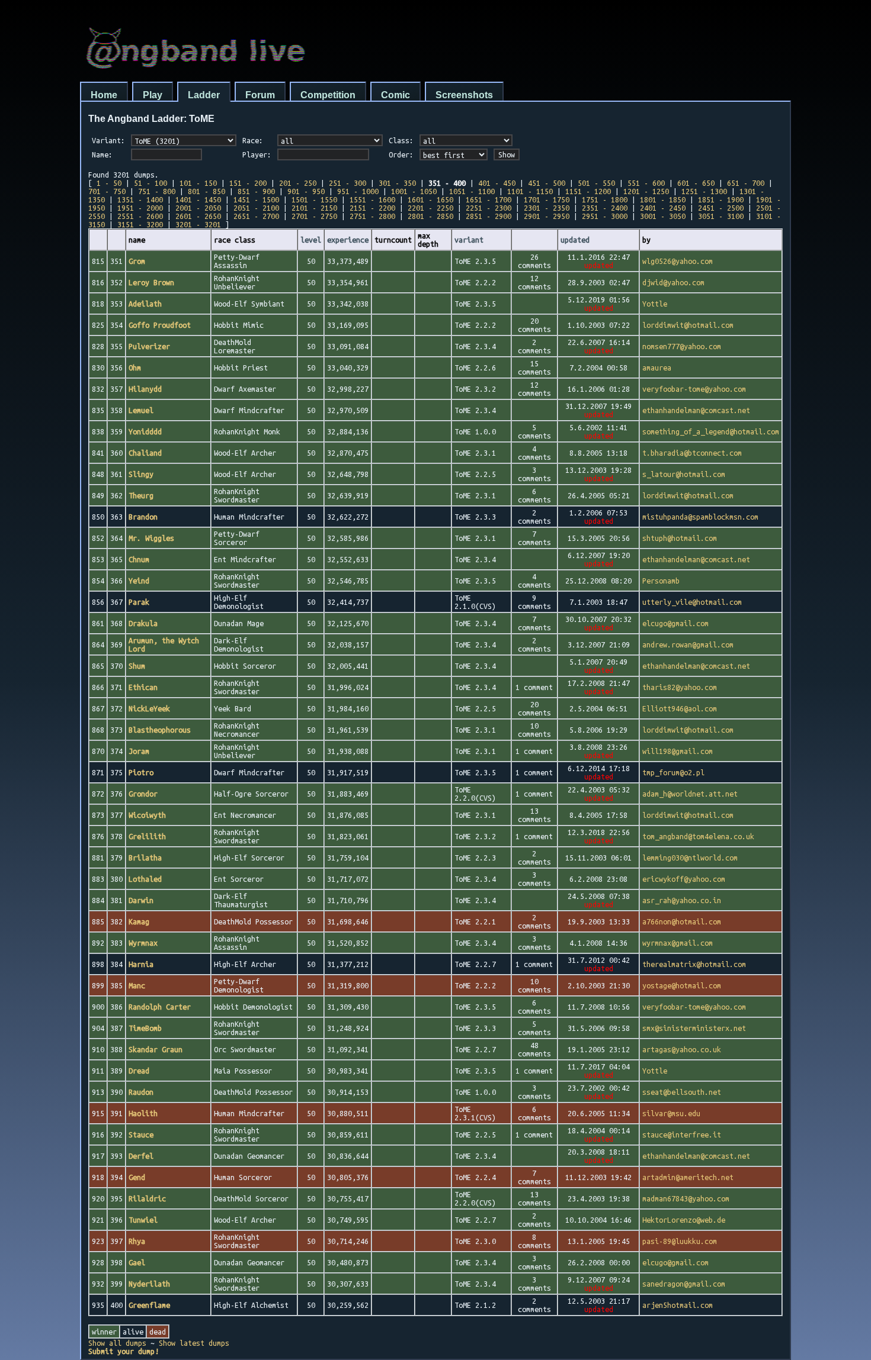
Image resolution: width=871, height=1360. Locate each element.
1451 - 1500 (256, 199)
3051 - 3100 (721, 216)
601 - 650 (696, 183)
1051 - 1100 (472, 191)
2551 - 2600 (140, 216)
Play (152, 95)
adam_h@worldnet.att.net (690, 793)
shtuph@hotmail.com (679, 538)
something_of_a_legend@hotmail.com (710, 431)
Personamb (661, 580)
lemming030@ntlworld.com (690, 857)
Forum (260, 95)
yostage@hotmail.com (681, 985)
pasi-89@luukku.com (679, 1241)
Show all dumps (117, 1343)
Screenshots (464, 95)
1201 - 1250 (646, 191)
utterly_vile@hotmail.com (692, 602)
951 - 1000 (358, 191)
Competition (328, 95)
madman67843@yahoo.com (685, 1198)
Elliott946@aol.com (679, 708)
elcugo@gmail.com (675, 623)
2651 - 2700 (256, 216)
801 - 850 (206, 191)
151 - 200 (248, 183)
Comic (395, 95)
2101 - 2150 (314, 208)
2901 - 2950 (546, 216)
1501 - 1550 (314, 199)
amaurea (656, 367)
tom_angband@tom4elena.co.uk (698, 836)
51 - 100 (150, 183)
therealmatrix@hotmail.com (694, 964)
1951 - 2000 (140, 208)
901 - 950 (306, 191)
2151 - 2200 (372, 208)
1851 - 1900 (721, 199)
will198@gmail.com (677, 751)
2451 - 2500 (721, 208)
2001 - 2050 (198, 208)
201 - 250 (297, 183)
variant (468, 240)
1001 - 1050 (414, 191)
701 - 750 (107, 191)
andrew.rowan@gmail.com (688, 644)
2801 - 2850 (430, 216)
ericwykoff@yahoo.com (683, 879)
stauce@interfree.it (681, 1134)
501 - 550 (596, 183)
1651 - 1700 (488, 199)
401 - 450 (496, 183)
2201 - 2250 (430, 208)
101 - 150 (198, 183)
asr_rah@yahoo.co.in (681, 900)
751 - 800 (156, 191)
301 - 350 (397, 183)
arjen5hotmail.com (677, 1305)
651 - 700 (745, 183)
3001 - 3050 (663, 216)
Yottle (654, 303)
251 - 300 (347, 183)
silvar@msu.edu (671, 1113)
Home (104, 95)
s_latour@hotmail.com (683, 474)
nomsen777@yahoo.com (681, 346)
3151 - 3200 (140, 224)
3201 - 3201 (198, 224)
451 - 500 (546, 183)
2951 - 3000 (604, 216)
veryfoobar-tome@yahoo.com (694, 389)
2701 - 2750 (314, 216)
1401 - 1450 (198, 199)
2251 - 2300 (488, 208)
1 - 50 (109, 183)
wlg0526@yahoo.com (677, 261)
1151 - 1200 (588, 191)
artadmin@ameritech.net (688, 1177)
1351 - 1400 (140, 199)
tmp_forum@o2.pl (673, 772)
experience (348, 240)
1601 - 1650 (430, 199)
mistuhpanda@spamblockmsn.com (700, 517)
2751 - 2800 (372, 216)
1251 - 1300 (704, 191)
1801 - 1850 (663, 199)
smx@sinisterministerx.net (694, 1028)
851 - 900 (256, 191)
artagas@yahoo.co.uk (681, 1049)
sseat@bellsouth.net (681, 1092)
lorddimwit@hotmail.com (688, 325)
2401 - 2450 (663, 208)
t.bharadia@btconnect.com (692, 453)
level (310, 240)
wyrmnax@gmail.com (677, 943)
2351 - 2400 (604, 208)
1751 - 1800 (604, 199)
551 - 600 (646, 183)
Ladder (204, 95)
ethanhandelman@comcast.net (696, 410)
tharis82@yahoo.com (679, 687)
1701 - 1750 (546, 199)
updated (575, 240)
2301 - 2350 (546, 208)
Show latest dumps (194, 1343)
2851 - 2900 (488, 216)
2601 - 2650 (198, 216)
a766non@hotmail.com (681, 921)
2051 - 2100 (256, 208)
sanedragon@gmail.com (683, 1284)
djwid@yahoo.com (673, 282)
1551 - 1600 (372, 199)
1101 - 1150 (530, 191)
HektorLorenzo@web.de (683, 1220)
